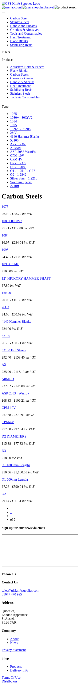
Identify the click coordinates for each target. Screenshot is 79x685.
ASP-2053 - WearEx (15, 393)
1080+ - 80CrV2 (21, 117)
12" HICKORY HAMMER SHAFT (26, 278)
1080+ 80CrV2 (12, 221)
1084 (13, 121)
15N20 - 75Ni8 (20, 129)
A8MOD (8, 379)
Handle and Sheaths (23, 26)
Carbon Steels (19, 74)
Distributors (9, 681)
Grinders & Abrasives (24, 29)
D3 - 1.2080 (18, 167)
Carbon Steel (18, 18)
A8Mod (15, 148)
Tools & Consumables (25, 97)
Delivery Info (19, 670)
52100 (14, 140)
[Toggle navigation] (3, 12)
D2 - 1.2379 (18, 163)
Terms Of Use (11, 677)
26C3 (13, 133)
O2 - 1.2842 (18, 174)
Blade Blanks (19, 41)
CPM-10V (17, 155)
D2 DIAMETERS (14, 436)
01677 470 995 (12, 594)
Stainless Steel (19, 22)
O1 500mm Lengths (15, 479)
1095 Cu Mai (10, 264)
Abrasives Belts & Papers (27, 67)
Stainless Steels (20, 93)
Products (16, 666)
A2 (4, 364)
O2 (4, 494)
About (14, 639)
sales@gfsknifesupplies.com (20, 590)
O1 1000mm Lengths (16, 465)
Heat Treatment (20, 37)
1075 (13, 114)
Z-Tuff (14, 186)
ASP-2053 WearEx (23, 152)
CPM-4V (16, 159)
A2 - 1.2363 (18, 144)
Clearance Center (21, 78)
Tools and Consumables (26, 33)
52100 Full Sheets (14, 350)
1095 (13, 125)
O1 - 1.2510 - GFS (22, 171)
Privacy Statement (14, 650)
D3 (4, 451)
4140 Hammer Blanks (24, 136)
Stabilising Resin (21, 45)
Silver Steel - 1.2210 (23, 178)
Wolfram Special (21, 182)
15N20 (6, 293)
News (14, 642)
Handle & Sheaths (22, 82)
